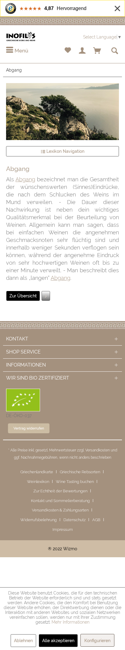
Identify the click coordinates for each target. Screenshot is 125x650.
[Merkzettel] (68, 51)
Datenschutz (74, 520)
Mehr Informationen (71, 622)
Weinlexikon (38, 481)
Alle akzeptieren (58, 640)
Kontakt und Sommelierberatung (60, 500)
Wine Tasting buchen (75, 481)
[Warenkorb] (97, 51)
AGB (96, 520)
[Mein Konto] (82, 51)
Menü (20, 51)
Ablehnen (23, 640)
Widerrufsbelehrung (38, 520)
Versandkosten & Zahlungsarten (60, 510)
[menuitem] (17, 51)
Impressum (62, 529)
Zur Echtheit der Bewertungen (60, 491)
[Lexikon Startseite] (62, 111)
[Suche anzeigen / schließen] (114, 51)
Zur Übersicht (23, 295)
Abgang (25, 179)
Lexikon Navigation (64, 151)
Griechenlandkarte (36, 472)
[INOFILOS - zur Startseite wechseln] (20, 36)
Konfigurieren (97, 640)
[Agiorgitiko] (46, 296)
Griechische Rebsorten (80, 472)
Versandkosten (97, 450)
